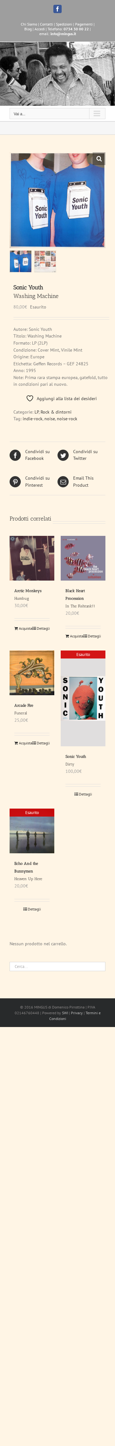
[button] (99, 158)
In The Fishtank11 (80, 598)
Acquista (25, 628)
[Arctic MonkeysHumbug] (32, 558)
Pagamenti (84, 24)
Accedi (39, 29)
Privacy (77, 1012)
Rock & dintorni (56, 412)
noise (49, 419)
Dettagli (43, 628)
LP (36, 412)
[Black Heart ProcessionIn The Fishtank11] (83, 558)
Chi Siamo (29, 24)
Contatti (46, 24)
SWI (65, 1012)
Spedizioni (64, 24)
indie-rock (32, 419)
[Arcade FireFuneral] (32, 673)
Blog (28, 29)
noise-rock (67, 419)
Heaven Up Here (28, 871)
